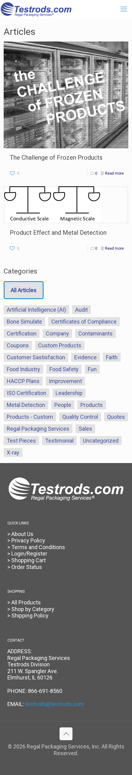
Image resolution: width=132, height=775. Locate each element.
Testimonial (59, 440)
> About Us (20, 534)
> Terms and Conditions (36, 547)
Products (91, 405)
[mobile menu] (123, 9)
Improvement (65, 381)
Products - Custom (30, 417)
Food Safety (64, 369)
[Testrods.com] (36, 9)
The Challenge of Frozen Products (56, 157)
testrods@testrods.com (54, 704)
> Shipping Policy (28, 615)
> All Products (24, 602)
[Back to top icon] (66, 733)
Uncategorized (100, 440)
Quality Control (80, 417)
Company (57, 333)
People (62, 405)
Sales (85, 429)
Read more (114, 173)
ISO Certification (26, 393)
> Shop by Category (30, 609)
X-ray (13, 452)
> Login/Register (27, 553)
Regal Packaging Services (38, 429)
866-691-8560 (45, 691)
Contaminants (95, 333)
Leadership (69, 393)
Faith (112, 357)
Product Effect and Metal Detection (58, 232)
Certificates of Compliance (84, 321)
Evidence (85, 357)
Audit (81, 309)
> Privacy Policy (26, 540)
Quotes (116, 417)
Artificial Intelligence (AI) (36, 309)
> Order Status (24, 567)
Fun (92, 369)
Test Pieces (21, 440)
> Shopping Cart (26, 560)
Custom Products (59, 345)
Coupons (18, 345)
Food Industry (23, 369)
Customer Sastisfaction (36, 357)
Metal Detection (26, 405)
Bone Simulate (24, 321)
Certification (22, 333)
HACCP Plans (23, 381)
